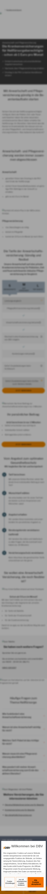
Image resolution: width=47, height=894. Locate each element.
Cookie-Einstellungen (10, 882)
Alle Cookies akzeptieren (36, 882)
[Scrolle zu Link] (6, 846)
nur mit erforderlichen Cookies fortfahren (21, 882)
